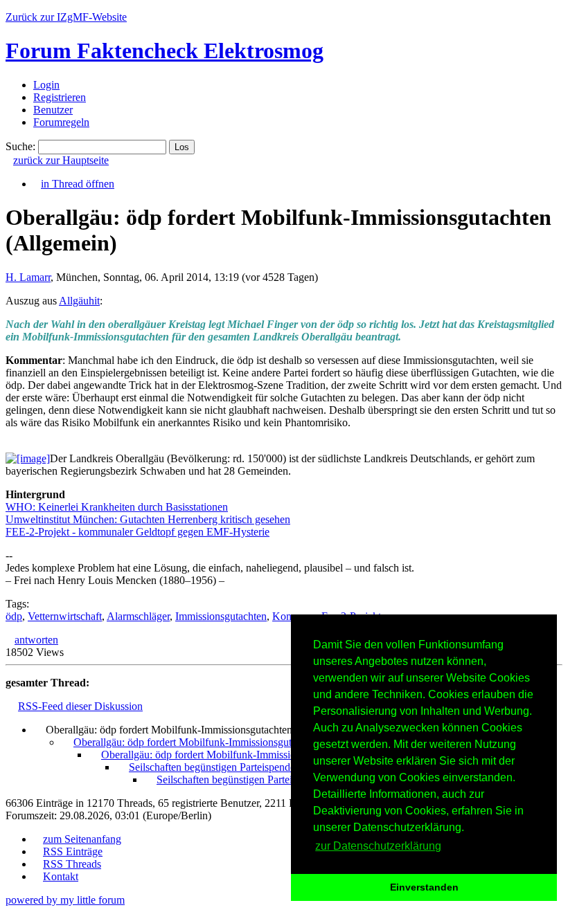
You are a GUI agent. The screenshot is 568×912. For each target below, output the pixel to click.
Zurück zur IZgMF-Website (66, 17)
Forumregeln (61, 122)
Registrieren (59, 97)
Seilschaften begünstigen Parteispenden (215, 767)
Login (46, 85)
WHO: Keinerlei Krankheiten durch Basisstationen (117, 507)
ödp (14, 616)
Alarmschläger (138, 616)
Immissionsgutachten (221, 616)
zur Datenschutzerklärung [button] (378, 846)
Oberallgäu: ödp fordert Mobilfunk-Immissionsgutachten (196, 742)
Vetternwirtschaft (65, 616)
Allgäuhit (79, 301)
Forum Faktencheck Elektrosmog (164, 50)
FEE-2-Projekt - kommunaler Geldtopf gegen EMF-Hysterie (137, 532)
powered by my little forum (65, 900)
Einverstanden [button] (424, 887)
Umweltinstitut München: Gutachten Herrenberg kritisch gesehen (148, 519)
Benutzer (53, 110)
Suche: (20, 146)
